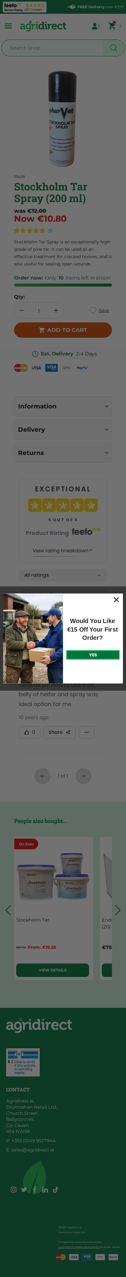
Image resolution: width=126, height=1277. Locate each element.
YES (93, 655)
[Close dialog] (116, 600)
